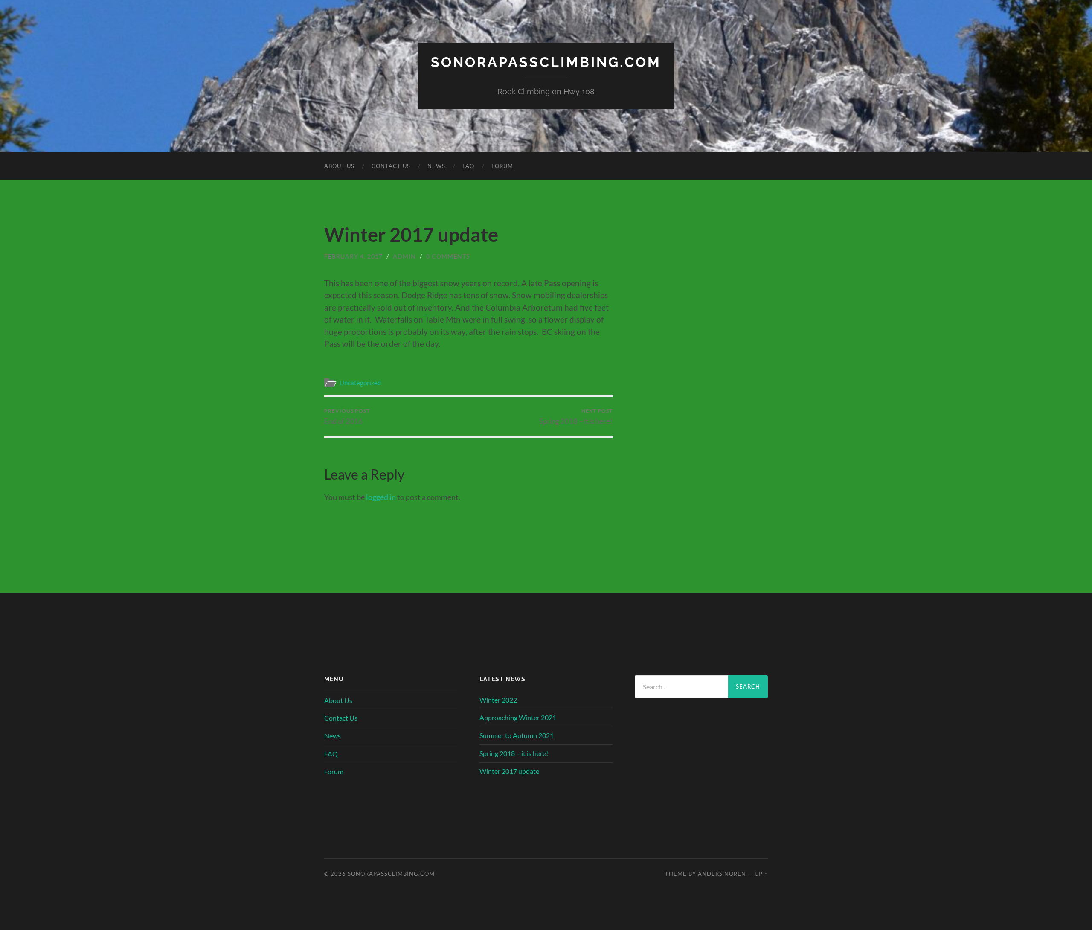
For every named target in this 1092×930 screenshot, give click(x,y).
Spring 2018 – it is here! (576, 416)
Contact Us (391, 166)
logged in (381, 497)
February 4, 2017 (353, 256)
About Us (339, 166)
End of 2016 (347, 416)
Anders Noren (722, 873)
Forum (502, 166)
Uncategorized (360, 383)
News (436, 166)
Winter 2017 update (509, 771)
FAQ (468, 166)
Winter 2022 (498, 700)
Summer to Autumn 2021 (516, 735)
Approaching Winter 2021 (517, 717)
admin (404, 256)
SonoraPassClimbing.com (546, 62)
